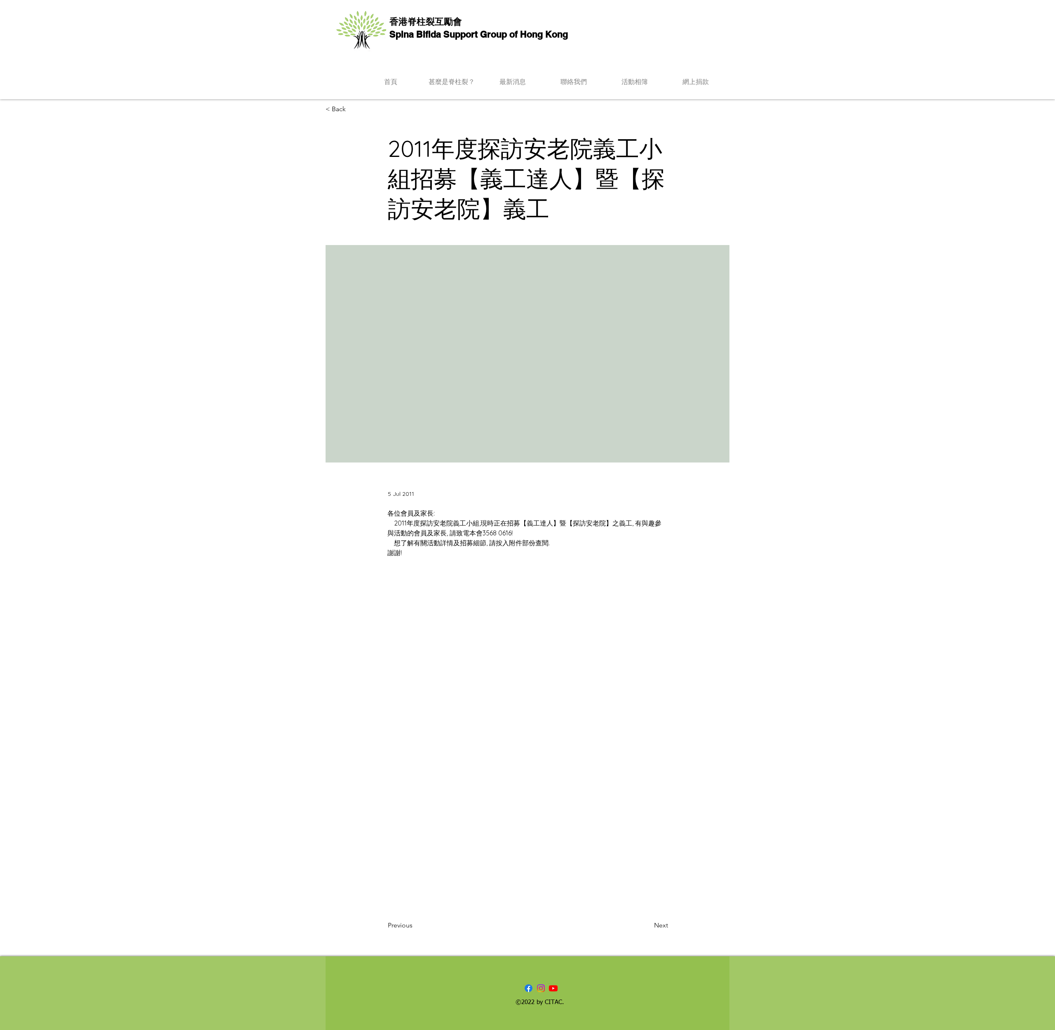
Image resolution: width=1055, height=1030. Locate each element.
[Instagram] (541, 988)
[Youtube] (553, 988)
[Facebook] (528, 988)
